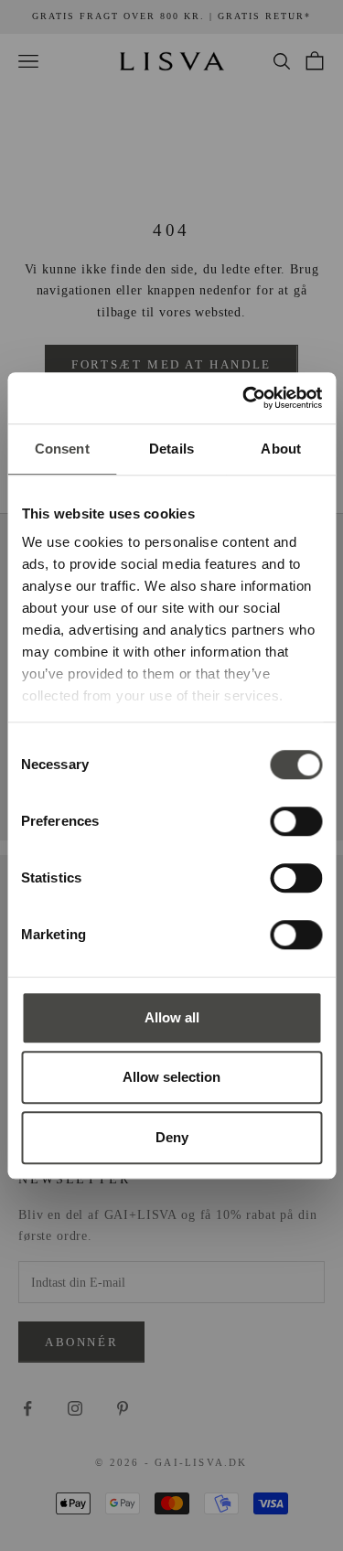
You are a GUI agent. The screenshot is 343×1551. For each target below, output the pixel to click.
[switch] (296, 821)
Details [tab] (171, 448)
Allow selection (171, 1077)
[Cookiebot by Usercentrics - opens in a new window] (244, 398)
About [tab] (281, 448)
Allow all (172, 1017)
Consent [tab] (62, 448)
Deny (171, 1137)
